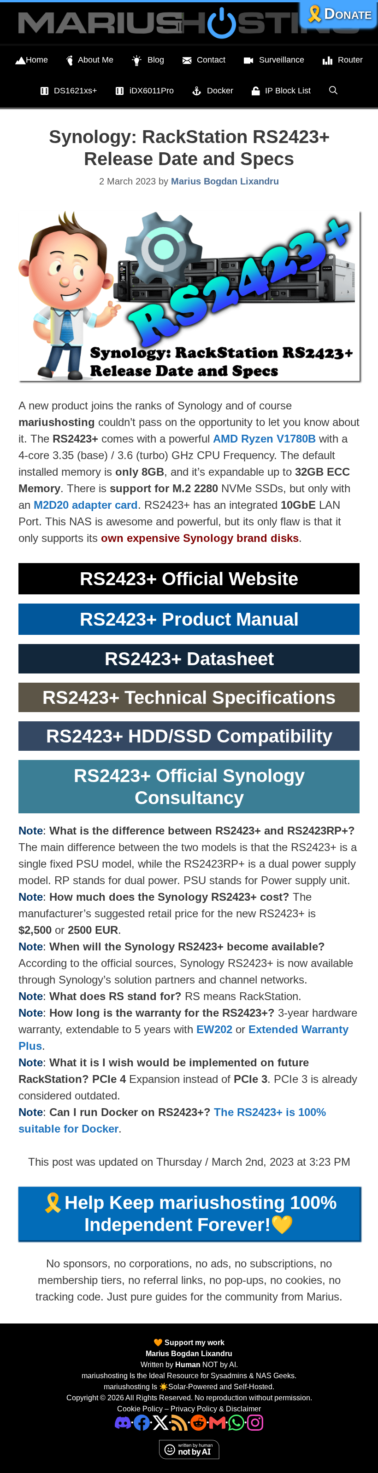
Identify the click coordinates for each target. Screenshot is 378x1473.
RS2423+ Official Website (189, 579)
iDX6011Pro (152, 90)
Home (37, 59)
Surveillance (281, 59)
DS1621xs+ (75, 90)
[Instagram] (255, 1422)
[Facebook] (142, 1422)
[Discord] (123, 1422)
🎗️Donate (338, 13)
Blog (156, 59)
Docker (220, 90)
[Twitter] (161, 1422)
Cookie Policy (140, 1409)
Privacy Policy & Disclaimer (216, 1409)
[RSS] (179, 1422)
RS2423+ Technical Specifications (189, 697)
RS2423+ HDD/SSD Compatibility (189, 736)
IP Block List (288, 90)
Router (350, 59)
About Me (95, 59)
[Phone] (198, 1422)
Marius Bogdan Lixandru (189, 1354)
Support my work (193, 1342)
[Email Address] (217, 1422)
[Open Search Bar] (333, 90)
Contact (211, 59)
